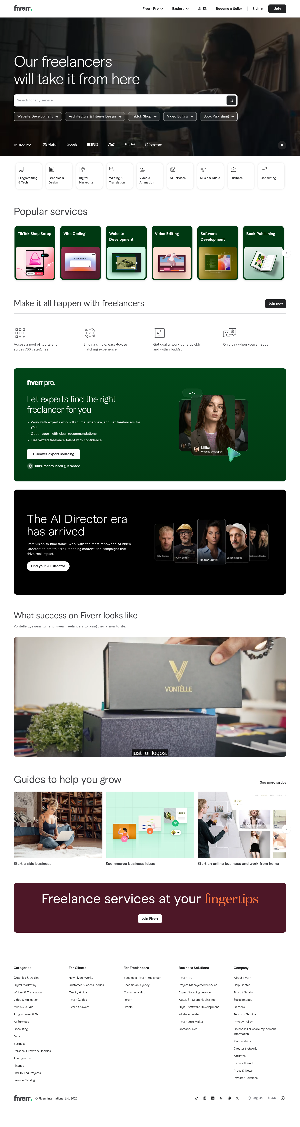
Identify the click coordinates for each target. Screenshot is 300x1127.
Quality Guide (78, 992)
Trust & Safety (243, 992)
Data (17, 1036)
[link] (38, 116)
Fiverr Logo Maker (191, 1021)
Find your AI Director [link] (48, 566)
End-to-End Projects (27, 1073)
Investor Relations (246, 1078)
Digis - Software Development (199, 1007)
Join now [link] (275, 303)
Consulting (21, 1029)
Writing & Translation (28, 992)
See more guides (273, 782)
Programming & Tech (27, 1014)
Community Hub (134, 992)
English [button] (258, 1098)
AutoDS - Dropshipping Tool (197, 999)
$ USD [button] (272, 1098)
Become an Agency (137, 985)
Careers (239, 1007)
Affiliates (240, 1056)
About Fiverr (242, 978)
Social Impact (243, 999)
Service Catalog (24, 1080)
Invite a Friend (243, 1063)
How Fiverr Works (81, 978)
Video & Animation (26, 999)
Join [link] (277, 8)
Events (128, 1007)
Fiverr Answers (79, 1007)
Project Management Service (198, 985)
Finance (19, 1065)
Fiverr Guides (78, 999)
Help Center (242, 985)
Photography (22, 1058)
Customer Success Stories (86, 985)
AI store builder (189, 1014)
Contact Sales (188, 1029)
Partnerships (242, 1041)
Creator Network (245, 1048)
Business (19, 1043)
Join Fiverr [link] (150, 918)
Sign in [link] (258, 8)
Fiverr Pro (185, 978)
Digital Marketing (25, 985)
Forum (128, 999)
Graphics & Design (26, 978)
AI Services (21, 1021)
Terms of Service (245, 1014)
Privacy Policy (243, 1021)
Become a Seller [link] (229, 8)
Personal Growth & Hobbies (32, 1051)
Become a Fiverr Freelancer (142, 978)
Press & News (243, 1070)
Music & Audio (23, 1007)
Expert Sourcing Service (195, 992)
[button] (153, 8)
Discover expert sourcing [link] (53, 454)
